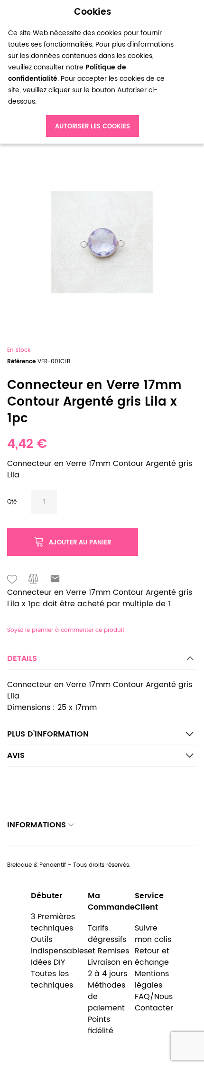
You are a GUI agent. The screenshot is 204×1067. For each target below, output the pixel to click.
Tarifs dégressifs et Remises (108, 939)
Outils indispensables (59, 945)
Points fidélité (100, 1025)
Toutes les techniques (52, 979)
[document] (92, 72)
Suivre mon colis (153, 934)
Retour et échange (152, 957)
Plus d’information (48, 734)
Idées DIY (48, 962)
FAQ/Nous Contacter (154, 1002)
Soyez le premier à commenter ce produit (65, 630)
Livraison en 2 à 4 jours (110, 968)
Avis (16, 755)
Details (22, 658)
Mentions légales (152, 979)
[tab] (102, 661)
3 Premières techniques (53, 922)
